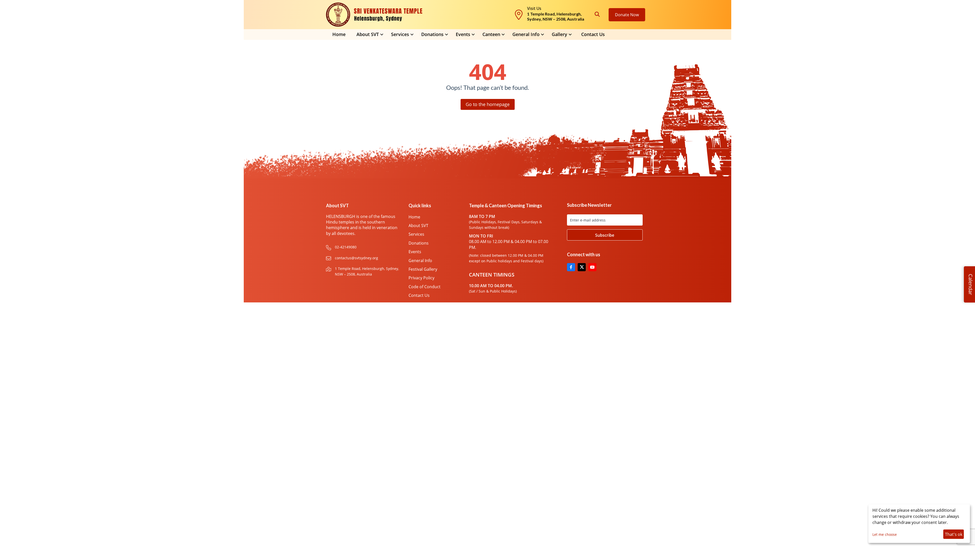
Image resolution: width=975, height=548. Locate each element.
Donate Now (627, 15)
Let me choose (884, 534)
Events (415, 251)
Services (416, 234)
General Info (526, 34)
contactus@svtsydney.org (356, 257)
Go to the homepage (488, 104)
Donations (419, 243)
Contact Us (593, 34)
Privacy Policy (421, 278)
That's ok (953, 534)
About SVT (418, 225)
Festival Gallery (423, 269)
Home (339, 34)
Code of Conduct (425, 286)
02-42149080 (345, 247)
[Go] (605, 235)
